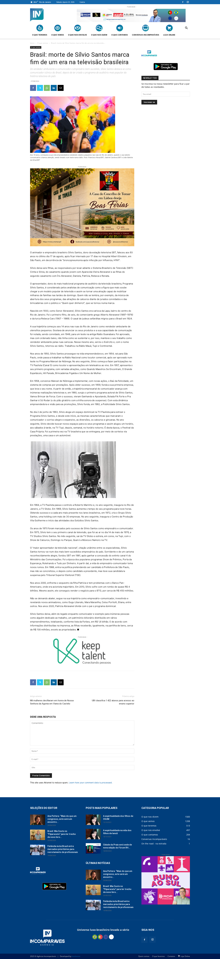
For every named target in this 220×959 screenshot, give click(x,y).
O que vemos (42, 43)
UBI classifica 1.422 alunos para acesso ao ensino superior (113, 702)
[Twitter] (40, 88)
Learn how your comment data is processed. (90, 782)
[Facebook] (182, 2)
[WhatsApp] (47, 88)
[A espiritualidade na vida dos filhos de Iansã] (93, 834)
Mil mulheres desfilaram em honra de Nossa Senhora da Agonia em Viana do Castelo (52, 702)
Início (32, 43)
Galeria (82, 2)
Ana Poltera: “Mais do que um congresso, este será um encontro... (61, 819)
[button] (186, 28)
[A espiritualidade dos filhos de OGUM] (93, 820)
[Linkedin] (54, 88)
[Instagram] (187, 2)
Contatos (171, 956)
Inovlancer (76, 956)
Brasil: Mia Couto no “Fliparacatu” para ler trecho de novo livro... (61, 834)
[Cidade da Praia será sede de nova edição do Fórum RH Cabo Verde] (93, 848)
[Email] (61, 88)
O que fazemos (158, 956)
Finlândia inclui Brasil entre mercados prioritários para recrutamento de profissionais (62, 849)
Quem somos (143, 956)
